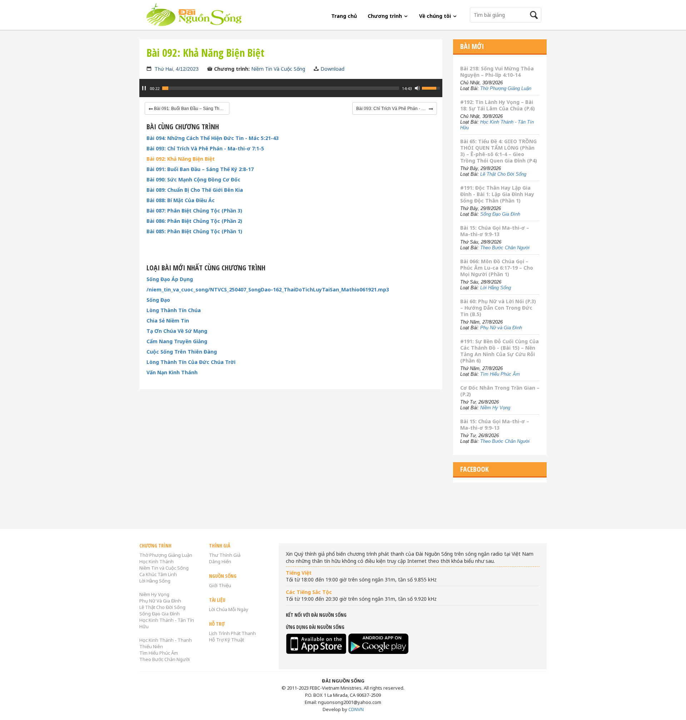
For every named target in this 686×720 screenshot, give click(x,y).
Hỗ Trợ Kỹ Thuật (226, 639)
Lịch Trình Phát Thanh (232, 633)
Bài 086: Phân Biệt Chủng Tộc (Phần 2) (194, 221)
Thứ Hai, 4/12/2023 (177, 69)
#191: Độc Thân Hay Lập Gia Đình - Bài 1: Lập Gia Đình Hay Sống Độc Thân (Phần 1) (497, 194)
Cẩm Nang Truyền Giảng (176, 341)
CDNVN (356, 709)
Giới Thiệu (220, 585)
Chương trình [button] (385, 15)
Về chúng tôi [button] (435, 15)
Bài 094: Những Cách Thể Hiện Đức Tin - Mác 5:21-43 (212, 138)
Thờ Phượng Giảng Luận (505, 88)
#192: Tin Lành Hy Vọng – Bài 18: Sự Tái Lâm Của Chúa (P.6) (497, 105)
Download (332, 68)
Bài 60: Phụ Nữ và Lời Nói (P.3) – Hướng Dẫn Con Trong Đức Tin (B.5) (498, 308)
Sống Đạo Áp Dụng (169, 279)
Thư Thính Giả (224, 555)
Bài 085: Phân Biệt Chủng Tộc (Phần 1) (194, 231)
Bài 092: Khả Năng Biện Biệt (180, 158)
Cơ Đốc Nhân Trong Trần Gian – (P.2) (500, 391)
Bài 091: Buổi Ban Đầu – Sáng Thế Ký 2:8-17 (200, 169)
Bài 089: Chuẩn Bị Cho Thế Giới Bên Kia (194, 190)
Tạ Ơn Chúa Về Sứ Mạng (176, 331)
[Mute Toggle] (417, 88)
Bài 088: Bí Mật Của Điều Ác (180, 200)
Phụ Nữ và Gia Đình (501, 327)
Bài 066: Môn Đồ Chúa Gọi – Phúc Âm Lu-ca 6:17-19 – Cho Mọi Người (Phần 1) (496, 268)
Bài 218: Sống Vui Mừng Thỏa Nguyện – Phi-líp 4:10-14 (497, 71)
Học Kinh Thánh (156, 561)
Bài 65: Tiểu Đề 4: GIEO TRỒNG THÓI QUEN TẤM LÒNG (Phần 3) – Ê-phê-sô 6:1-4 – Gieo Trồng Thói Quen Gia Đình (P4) (498, 151)
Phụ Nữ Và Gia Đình (160, 601)
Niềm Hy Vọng (495, 407)
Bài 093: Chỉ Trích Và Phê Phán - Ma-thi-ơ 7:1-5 (205, 148)
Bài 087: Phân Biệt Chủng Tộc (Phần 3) (194, 210)
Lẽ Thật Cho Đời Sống (503, 174)
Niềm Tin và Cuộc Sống (164, 568)
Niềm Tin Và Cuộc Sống (278, 68)
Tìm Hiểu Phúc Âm (500, 374)
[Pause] (144, 88)
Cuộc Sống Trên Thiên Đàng (181, 351)
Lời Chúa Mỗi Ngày (228, 609)
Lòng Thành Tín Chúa (173, 310)
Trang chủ (344, 15)
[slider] (280, 88)
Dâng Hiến (220, 561)
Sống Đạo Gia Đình (500, 214)
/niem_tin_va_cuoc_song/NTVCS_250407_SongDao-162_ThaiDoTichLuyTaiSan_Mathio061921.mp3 (267, 289)
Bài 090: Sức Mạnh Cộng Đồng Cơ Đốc (193, 179)
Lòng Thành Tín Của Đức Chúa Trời (190, 362)
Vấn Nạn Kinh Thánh (172, 372)
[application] (290, 91)
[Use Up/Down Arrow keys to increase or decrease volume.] (432, 87)
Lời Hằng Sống (495, 287)
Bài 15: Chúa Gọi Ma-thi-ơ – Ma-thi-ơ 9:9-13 (494, 231)
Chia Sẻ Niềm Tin (167, 320)
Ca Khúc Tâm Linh (158, 574)
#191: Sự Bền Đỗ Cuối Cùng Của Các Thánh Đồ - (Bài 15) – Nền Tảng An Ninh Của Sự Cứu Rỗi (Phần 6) (499, 351)
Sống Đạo (158, 300)
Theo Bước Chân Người (505, 247)
